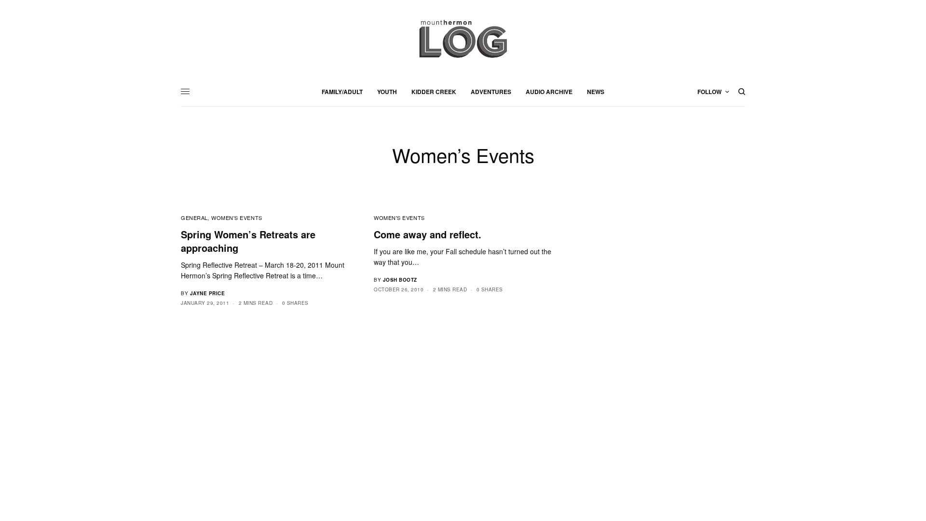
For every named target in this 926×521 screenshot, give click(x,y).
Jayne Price (207, 293)
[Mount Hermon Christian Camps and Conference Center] (463, 38)
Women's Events (236, 217)
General (194, 217)
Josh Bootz (400, 279)
